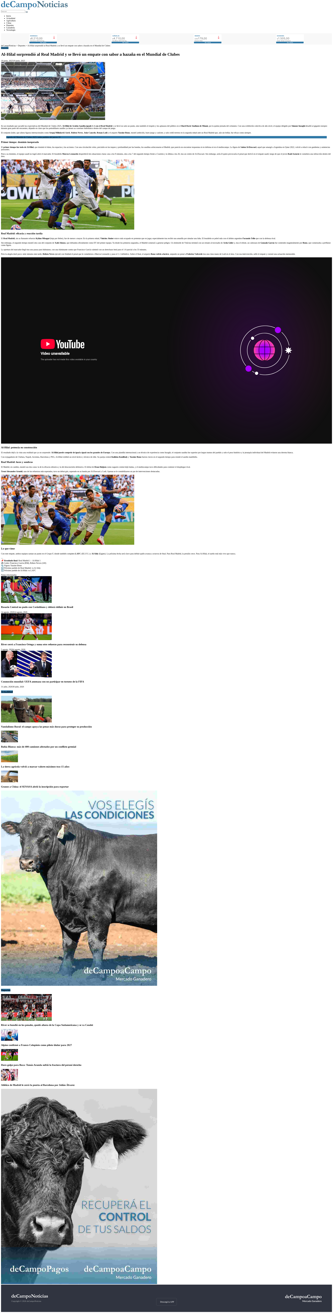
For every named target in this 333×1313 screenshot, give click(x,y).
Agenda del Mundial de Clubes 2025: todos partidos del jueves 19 (33, 137)
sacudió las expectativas (28, 126)
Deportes (10, 25)
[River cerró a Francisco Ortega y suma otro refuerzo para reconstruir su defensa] (26, 639)
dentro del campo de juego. (104, 128)
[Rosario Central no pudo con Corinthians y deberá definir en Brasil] (26, 602)
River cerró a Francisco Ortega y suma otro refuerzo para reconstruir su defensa (43, 644)
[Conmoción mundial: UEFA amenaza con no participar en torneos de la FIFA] (26, 677)
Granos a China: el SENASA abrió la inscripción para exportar (35, 786)
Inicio (8, 16)
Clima (8, 23)
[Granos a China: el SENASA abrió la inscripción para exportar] (9, 781)
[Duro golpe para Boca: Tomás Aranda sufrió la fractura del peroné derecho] (9, 1060)
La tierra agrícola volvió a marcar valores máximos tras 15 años (35, 766)
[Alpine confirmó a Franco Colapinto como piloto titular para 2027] (9, 1040)
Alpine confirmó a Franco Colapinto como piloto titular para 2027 (36, 1045)
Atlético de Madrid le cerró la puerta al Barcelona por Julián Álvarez (38, 1085)
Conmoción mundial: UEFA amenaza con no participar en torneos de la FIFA (42, 681)
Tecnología (10, 30)
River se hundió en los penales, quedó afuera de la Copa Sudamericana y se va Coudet (47, 1025)
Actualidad (10, 18)
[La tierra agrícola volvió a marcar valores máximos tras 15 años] (9, 761)
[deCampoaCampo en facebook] (166, 1293)
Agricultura (11, 21)
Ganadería (10, 28)
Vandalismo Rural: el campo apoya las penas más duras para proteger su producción (46, 726)
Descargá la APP (167, 1302)
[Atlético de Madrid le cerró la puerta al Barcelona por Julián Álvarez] (9, 1080)
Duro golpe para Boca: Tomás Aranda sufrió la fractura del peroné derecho (41, 1065)
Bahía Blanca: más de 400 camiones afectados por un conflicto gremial (38, 746)
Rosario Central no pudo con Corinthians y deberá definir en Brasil (37, 607)
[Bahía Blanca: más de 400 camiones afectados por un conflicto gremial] (9, 742)
